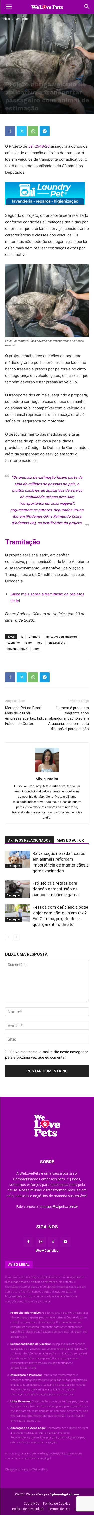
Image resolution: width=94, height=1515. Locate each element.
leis (39, 642)
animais (34, 636)
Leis (25, 75)
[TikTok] (53, 1242)
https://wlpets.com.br (18, 1296)
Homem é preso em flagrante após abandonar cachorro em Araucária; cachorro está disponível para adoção (68, 718)
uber (36, 649)
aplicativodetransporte (61, 636)
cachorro (13, 642)
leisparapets (56, 642)
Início (6, 19)
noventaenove (17, 649)
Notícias (35, 75)
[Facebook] (10, 131)
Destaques (22, 19)
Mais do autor (70, 840)
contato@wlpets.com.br (59, 1206)
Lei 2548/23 (39, 146)
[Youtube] (65, 1242)
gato (28, 642)
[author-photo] (47, 772)
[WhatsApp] (33, 131)
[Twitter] (22, 131)
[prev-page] (8, 937)
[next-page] (16, 937)
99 (21, 636)
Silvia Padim (47, 778)
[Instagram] (41, 1242)
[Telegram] (45, 131)
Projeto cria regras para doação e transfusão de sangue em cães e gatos (56, 889)
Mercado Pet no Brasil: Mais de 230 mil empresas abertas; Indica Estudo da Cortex (26, 716)
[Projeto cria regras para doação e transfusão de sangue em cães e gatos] (17, 889)
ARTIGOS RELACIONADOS (29, 840)
